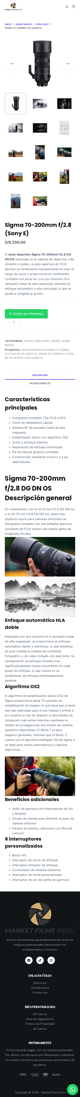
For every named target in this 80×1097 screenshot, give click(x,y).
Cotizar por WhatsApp (28, 313)
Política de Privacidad (40, 1024)
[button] (40, 313)
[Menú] (73, 6)
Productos (40, 993)
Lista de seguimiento (40, 1019)
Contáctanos (40, 988)
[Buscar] (66, 6)
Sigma (56, 340)
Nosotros (39, 983)
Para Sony (42, 340)
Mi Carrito (40, 1029)
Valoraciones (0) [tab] (40, 383)
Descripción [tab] (40, 375)
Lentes (29, 340)
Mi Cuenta (40, 1014)
